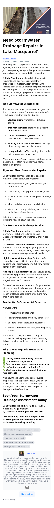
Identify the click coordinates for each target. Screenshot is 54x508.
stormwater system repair (14, 438)
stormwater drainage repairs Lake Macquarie (21, 430)
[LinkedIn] (27, 487)
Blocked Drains (9, 58)
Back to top (27, 494)
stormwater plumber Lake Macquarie (18, 442)
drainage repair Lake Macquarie (16, 446)
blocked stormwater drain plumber (17, 434)
